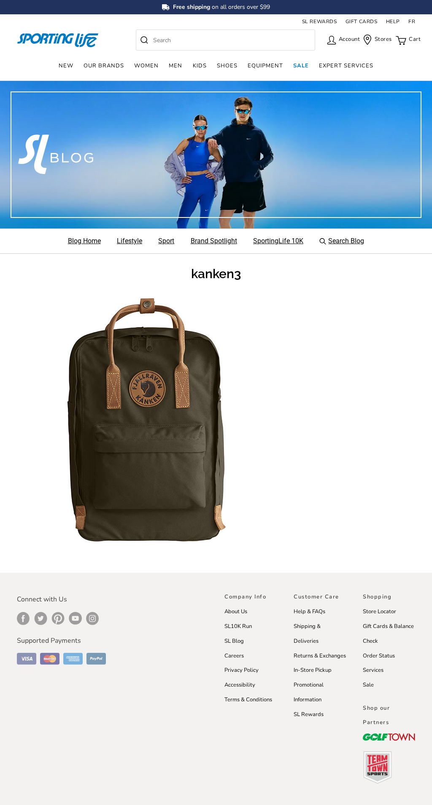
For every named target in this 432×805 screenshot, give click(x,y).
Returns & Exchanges (320, 656)
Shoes (227, 66)
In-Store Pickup (313, 670)
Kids (200, 66)
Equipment (265, 66)
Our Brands (104, 66)
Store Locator (379, 611)
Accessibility (239, 685)
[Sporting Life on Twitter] (40, 618)
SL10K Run (238, 626)
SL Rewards (309, 714)
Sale (301, 66)
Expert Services (346, 66)
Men (175, 66)
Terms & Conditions (248, 699)
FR (411, 21)
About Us (235, 611)
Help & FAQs (309, 611)
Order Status (379, 656)
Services (373, 670)
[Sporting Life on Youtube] (75, 618)
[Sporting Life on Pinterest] (58, 618)
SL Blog (234, 641)
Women (146, 66)
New (66, 66)
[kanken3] (146, 420)
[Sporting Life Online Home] (57, 40)
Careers (234, 656)
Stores (380, 39)
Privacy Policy (241, 670)
